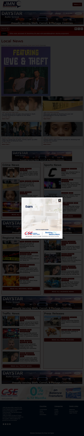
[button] (59, 200)
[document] (42, 218)
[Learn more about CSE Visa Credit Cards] (42, 218)
